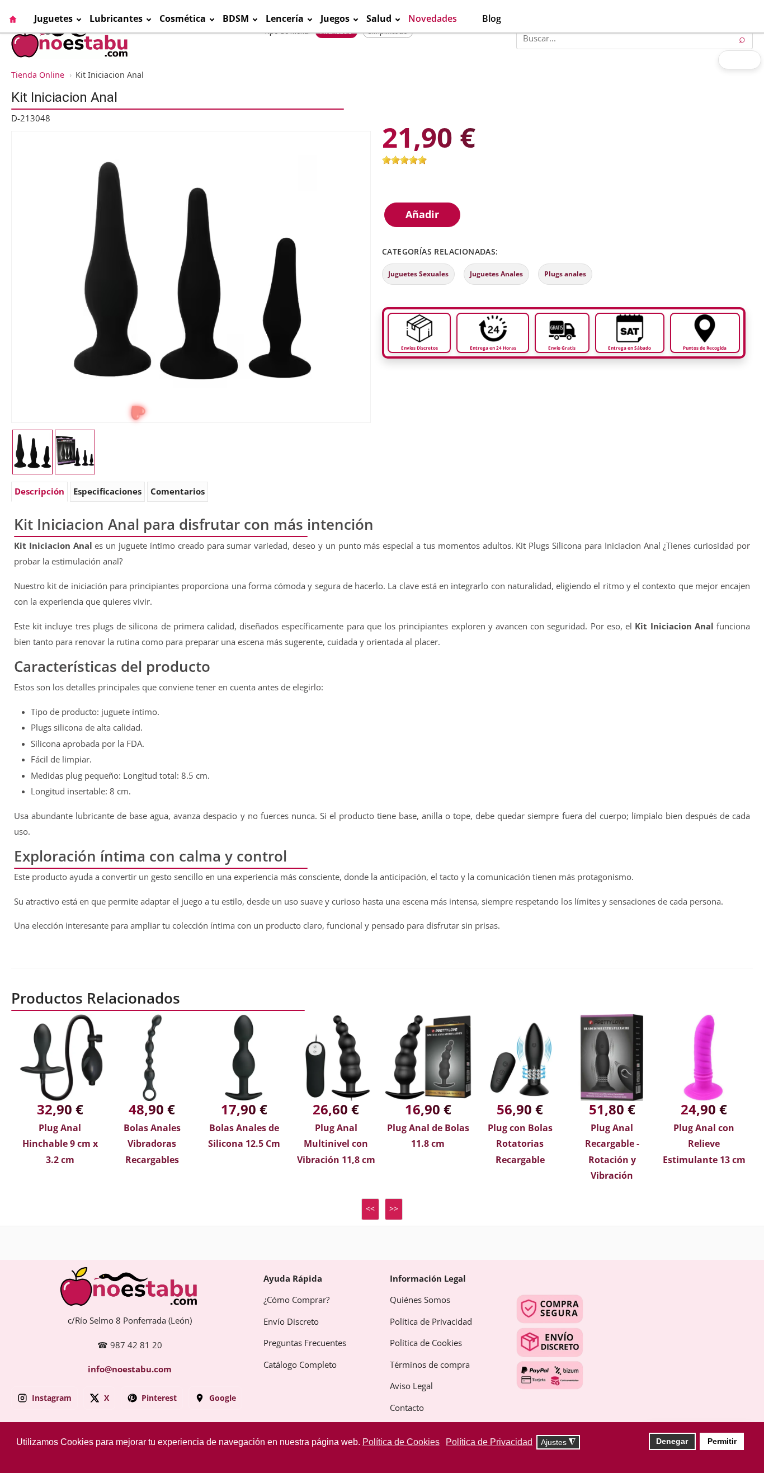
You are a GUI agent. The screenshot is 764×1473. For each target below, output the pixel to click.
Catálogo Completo (300, 1365)
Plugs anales (565, 274)
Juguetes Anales (496, 274)
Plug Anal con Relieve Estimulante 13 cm (704, 1144)
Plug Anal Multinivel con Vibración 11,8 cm (336, 1144)
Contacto (407, 1408)
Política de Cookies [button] (401, 1442)
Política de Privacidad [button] (489, 1442)
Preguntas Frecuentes (304, 1343)
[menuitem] (21, 19)
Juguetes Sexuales (418, 274)
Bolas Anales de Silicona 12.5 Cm (244, 1136)
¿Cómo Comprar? (296, 1300)
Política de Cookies (426, 1343)
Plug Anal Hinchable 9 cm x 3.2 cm (60, 1144)
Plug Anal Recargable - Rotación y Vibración (612, 1152)
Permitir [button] (722, 1441)
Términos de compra (430, 1365)
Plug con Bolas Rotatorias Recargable (520, 1144)
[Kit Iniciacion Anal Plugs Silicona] (191, 276)
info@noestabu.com (130, 1369)
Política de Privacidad (431, 1322)
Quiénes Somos (420, 1300)
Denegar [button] (672, 1441)
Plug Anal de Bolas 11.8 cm (428, 1136)
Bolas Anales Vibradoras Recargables (152, 1144)
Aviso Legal (411, 1386)
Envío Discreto (291, 1322)
